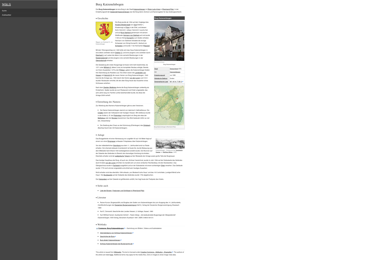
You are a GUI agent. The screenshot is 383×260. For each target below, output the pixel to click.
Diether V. (118, 52)
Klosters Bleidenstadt (122, 25)
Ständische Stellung (160, 78)
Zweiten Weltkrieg (109, 87)
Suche (4, 10)
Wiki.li (6, 4)
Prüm (127, 27)
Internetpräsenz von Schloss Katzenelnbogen (116, 233)
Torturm (127, 156)
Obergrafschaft (101, 60)
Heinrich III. (108, 75)
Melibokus (101, 118)
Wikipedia (117, 252)
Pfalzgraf (146, 46)
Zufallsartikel (6, 15)
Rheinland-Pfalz (168, 9)
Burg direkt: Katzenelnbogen (110, 240)
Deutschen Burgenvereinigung (125, 205)
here (111, 255)
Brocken (115, 118)
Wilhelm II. (107, 67)
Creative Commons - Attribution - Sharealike (156, 252)
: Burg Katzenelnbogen (111, 228)
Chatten (100, 113)
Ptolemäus (117, 115)
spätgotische (119, 156)
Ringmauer (111, 141)
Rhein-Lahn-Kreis (154, 9)
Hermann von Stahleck (131, 35)
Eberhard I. (100, 55)
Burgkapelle (108, 175)
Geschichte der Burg (107, 236)
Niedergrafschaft (101, 58)
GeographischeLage (161, 81)
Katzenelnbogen (139, 9)
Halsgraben (103, 179)
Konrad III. (130, 38)
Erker (163, 165)
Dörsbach (146, 125)
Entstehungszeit (159, 75)
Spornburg (117, 145)
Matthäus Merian (168, 152)
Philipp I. (122, 70)
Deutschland (174, 69)
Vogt (135, 25)
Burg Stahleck (126, 32)
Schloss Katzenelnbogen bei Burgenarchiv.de (116, 244)
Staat (156, 69)
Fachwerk (116, 165)
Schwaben (119, 46)
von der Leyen (135, 78)
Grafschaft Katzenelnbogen (119, 12)
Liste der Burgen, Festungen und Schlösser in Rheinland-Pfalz (122, 190)
